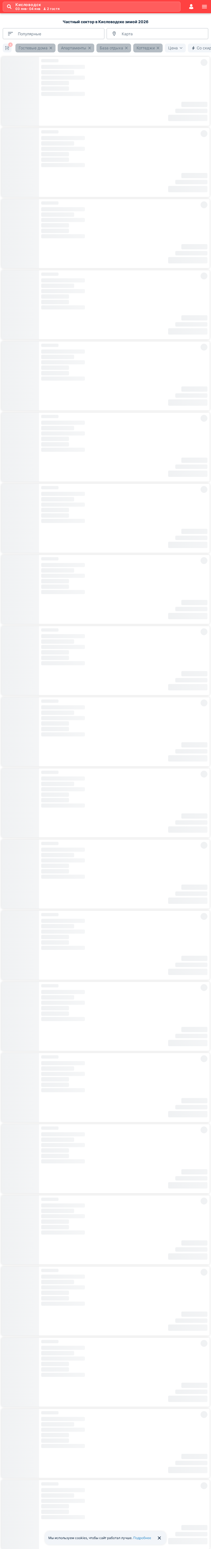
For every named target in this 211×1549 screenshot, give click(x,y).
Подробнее (142, 1538)
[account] (191, 6)
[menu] (204, 6)
